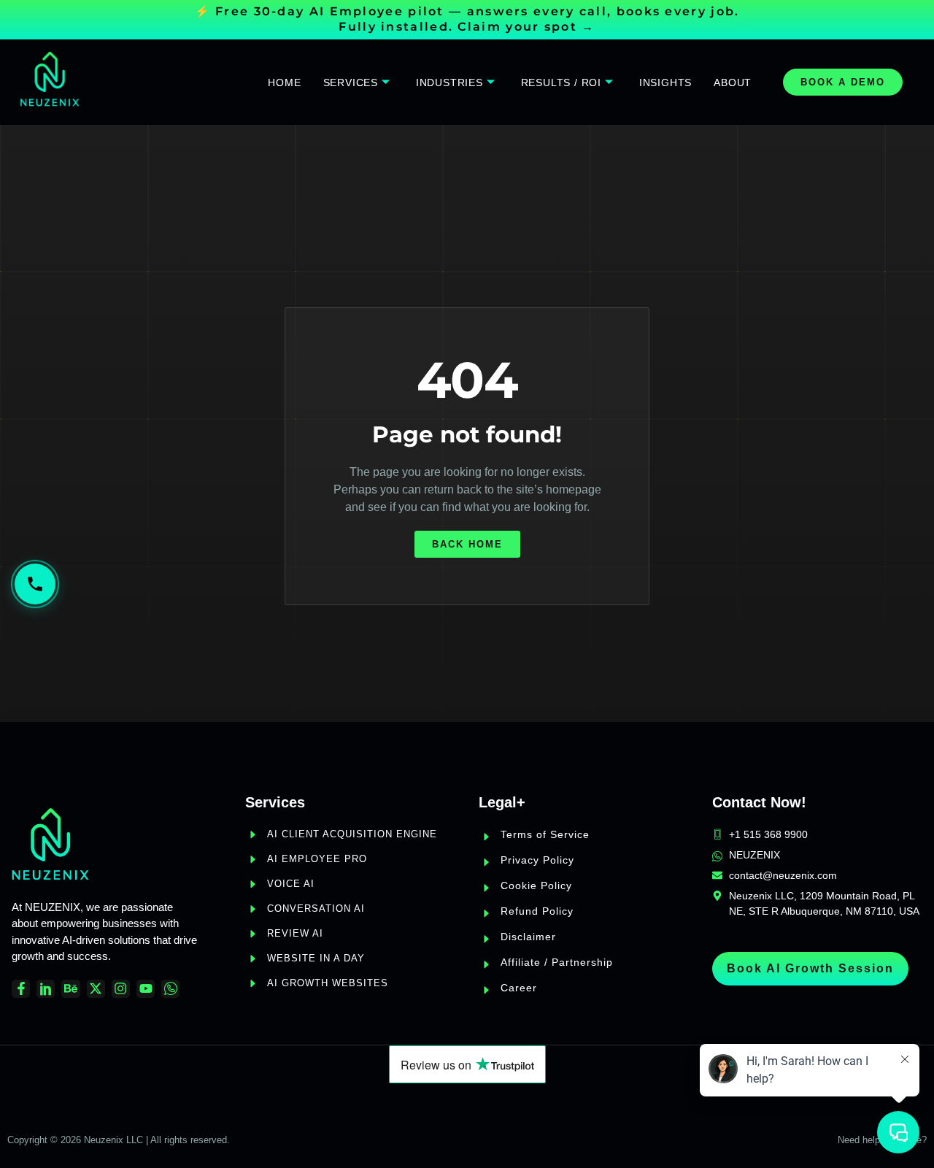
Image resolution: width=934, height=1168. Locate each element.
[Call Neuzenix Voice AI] (35, 584)
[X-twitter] (96, 989)
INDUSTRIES (449, 82)
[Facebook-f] (21, 989)
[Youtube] (145, 989)
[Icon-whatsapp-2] (170, 989)
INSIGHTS (665, 82)
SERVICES (350, 82)
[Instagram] (121, 989)
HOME (284, 82)
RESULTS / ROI (561, 82)
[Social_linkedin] (45, 989)
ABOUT (733, 82)
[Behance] (70, 989)
